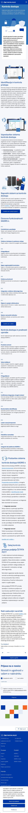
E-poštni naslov (4, 681)
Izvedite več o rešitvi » (8, 539)
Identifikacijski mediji (17, 492)
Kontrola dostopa (4, 780)
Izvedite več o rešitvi (8, 324)
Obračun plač (3, 783)
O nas (2, 756)
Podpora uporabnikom (5, 767)
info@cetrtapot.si (19, 741)
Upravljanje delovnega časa (7, 777)
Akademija (3, 764)
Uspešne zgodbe (14, 658)
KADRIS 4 (7, 206)
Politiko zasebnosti (19, 690)
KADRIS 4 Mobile (17, 761)
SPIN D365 (16, 756)
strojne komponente (7, 468)
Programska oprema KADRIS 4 (10, 482)
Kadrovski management (6, 775)
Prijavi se (14, 697)
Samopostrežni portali (6, 785)
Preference (14, 810)
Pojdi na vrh (23, 729)
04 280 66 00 (18, 738)
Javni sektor (20, 678)
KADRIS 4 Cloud (17, 759)
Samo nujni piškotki (14, 801)
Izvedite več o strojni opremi (10, 211)
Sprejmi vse (14, 805)
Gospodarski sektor (8, 678)
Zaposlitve (3, 759)
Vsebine (2, 753)
